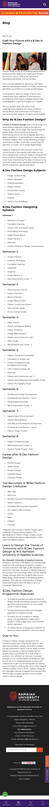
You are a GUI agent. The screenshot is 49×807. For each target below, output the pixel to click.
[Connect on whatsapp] (4, 794)
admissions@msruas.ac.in (27, 739)
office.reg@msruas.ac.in (27, 726)
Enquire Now (47, 761)
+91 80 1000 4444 (27, 736)
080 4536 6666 (27, 723)
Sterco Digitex (24, 779)
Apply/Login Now (47, 775)
